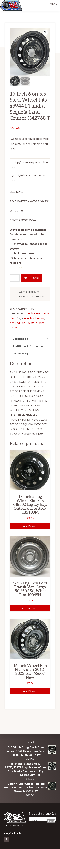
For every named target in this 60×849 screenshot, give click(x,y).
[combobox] (42, 819)
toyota (30, 323)
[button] (45, 32)
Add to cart (31, 278)
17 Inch (28, 313)
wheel (13, 327)
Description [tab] (20, 338)
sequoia (20, 323)
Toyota (45, 313)
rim (12, 323)
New (37, 313)
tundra (40, 323)
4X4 (26, 318)
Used (13, 318)
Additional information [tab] (27, 346)
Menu (54, 4)
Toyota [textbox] (33, 820)
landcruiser (37, 318)
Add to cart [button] (30, 526)
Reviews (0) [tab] (20, 353)
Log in (23, 825)
